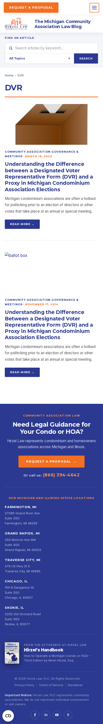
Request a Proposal (31, 7)
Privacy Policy (24, 685)
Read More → (22, 224)
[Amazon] (68, 715)
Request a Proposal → (51, 461)
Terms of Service (51, 685)
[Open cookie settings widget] (8, 716)
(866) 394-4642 (61, 474)
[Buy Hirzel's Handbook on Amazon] (12, 653)
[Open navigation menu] (94, 7)
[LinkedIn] (46, 715)
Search (86, 58)
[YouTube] (57, 715)
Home (9, 75)
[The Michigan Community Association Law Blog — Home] (16, 24)
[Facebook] (35, 715)
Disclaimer (75, 685)
